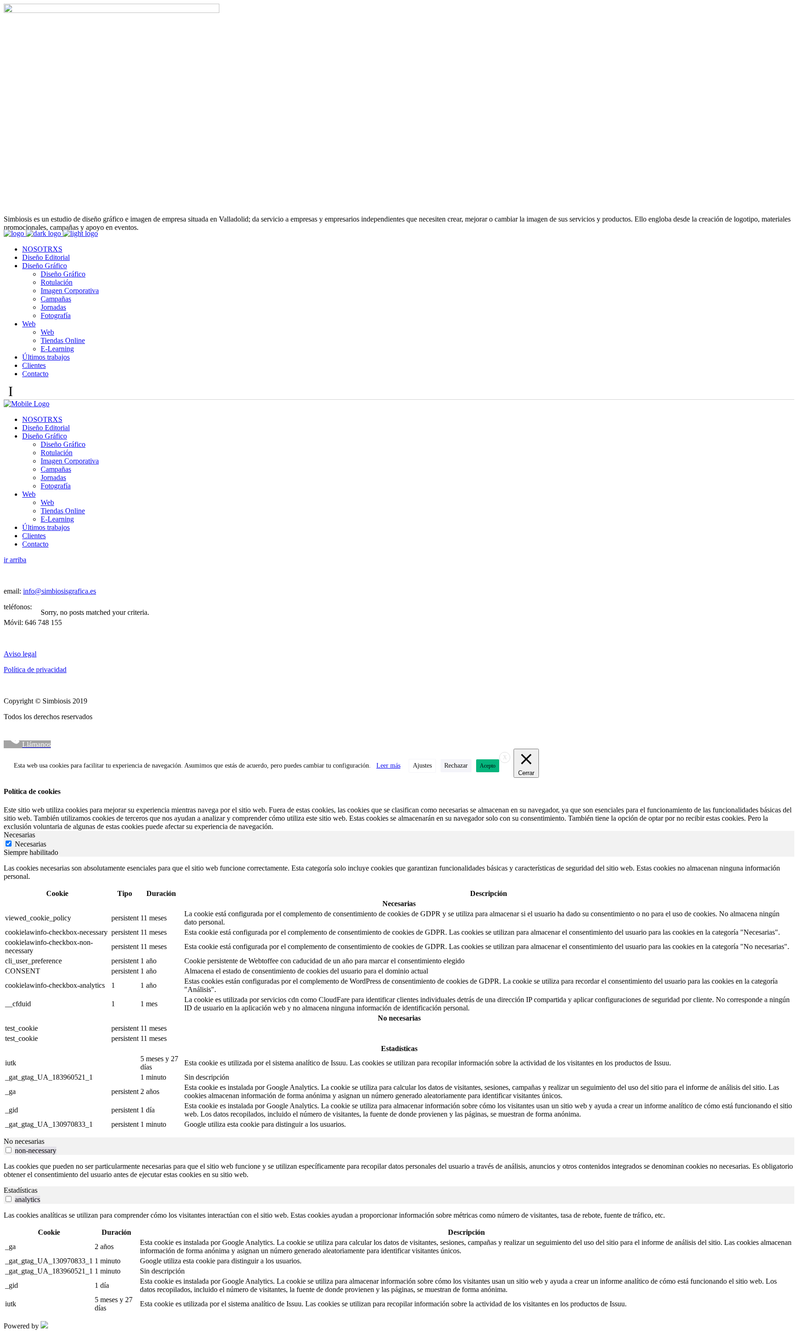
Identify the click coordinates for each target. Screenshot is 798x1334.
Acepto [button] (488, 766)
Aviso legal (20, 654)
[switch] (9, 1150)
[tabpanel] (399, 997)
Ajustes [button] (422, 765)
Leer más (388, 765)
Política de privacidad (35, 669)
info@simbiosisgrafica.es (59, 591)
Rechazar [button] (456, 765)
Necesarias (30, 844)
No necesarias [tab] (24, 1141)
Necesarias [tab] (19, 835)
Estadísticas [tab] (20, 1190)
